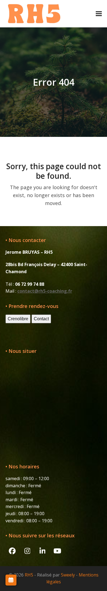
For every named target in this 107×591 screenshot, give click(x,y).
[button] (99, 13)
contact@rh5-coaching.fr (44, 291)
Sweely (68, 575)
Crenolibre (18, 318)
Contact (41, 318)
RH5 (29, 575)
